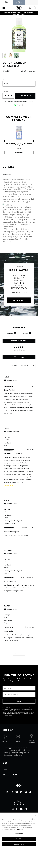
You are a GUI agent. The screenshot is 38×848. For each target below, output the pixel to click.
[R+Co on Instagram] (8, 792)
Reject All (18, 839)
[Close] (36, 815)
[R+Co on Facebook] (12, 792)
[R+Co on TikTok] (30, 792)
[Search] (30, 8)
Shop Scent (19, 300)
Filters (20, 357)
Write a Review (19, 341)
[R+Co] (6, 2)
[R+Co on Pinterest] (21, 792)
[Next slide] (33, 141)
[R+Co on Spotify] (25, 792)
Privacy (10, 715)
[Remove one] (4, 95)
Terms (6, 715)
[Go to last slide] (4, 141)
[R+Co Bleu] (19, 2)
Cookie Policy (19, 829)
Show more (18, 654)
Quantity (6, 91)
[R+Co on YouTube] (16, 792)
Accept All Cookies (19, 844)
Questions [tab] (25, 333)
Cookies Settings (19, 833)
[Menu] (3, 8)
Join (19, 701)
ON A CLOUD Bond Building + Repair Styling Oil (19, 144)
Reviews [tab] (11, 333)
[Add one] (12, 95)
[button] (27, 71)
